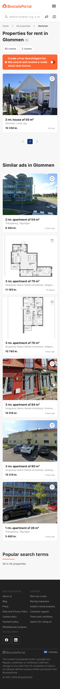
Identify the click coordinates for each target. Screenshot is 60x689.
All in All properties (14, 563)
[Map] (54, 17)
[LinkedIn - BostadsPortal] (16, 640)
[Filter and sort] (46, 17)
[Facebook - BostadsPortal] (7, 640)
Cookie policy (10, 616)
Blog (5, 601)
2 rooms (27, 48)
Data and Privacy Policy (15, 611)
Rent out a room (38, 596)
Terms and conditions (41, 616)
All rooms (10, 48)
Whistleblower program (15, 627)
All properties (23, 26)
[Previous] (22, 141)
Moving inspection (39, 601)
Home (6, 26)
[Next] (37, 141)
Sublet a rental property (42, 606)
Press (5, 606)
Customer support (39, 611)
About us (7, 596)
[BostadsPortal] (17, 5)
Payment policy (11, 621)
